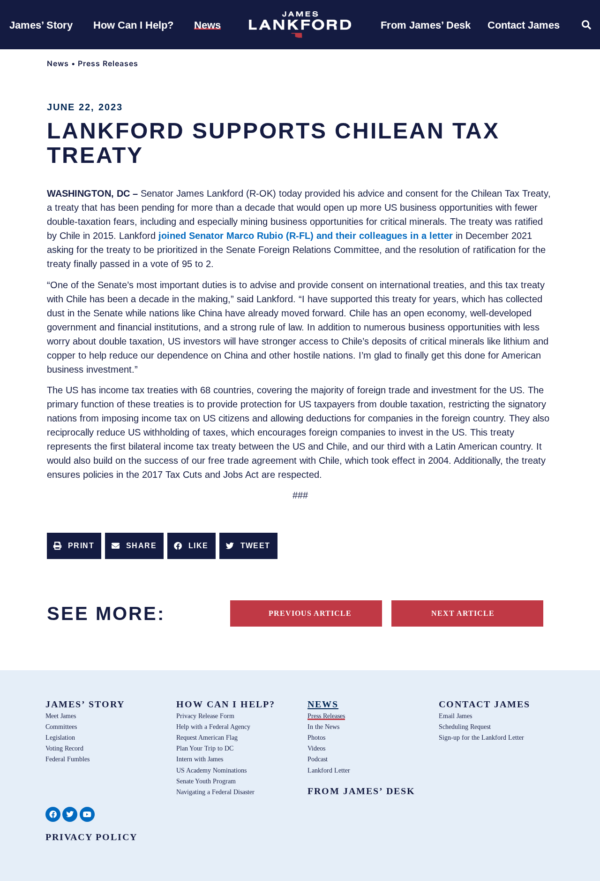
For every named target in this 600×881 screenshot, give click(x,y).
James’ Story (85, 704)
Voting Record (64, 748)
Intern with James (199, 759)
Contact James (484, 704)
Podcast (318, 759)
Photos (316, 737)
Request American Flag (207, 737)
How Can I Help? (225, 704)
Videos (316, 748)
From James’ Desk (361, 791)
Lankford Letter (329, 770)
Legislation (60, 737)
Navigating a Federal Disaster (215, 792)
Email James (455, 716)
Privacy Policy (91, 837)
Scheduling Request (465, 726)
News (58, 63)
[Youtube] (87, 814)
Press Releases (108, 63)
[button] (74, 546)
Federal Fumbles (67, 759)
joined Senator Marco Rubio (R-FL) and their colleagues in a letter (305, 235)
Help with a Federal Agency (213, 726)
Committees (61, 726)
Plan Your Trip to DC (204, 748)
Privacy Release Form (205, 716)
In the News (323, 726)
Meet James (60, 716)
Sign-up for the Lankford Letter (481, 737)
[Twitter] (69, 814)
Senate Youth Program (206, 781)
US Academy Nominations (211, 770)
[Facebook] (52, 814)
